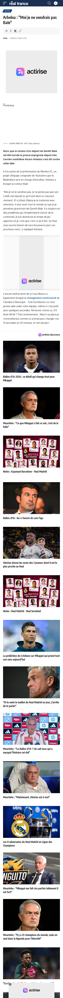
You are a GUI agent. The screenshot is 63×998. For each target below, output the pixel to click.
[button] (5, 3)
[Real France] (20, 3)
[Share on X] (15, 31)
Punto (5, 38)
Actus (7, 11)
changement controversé (41, 297)
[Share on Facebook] (10, 31)
